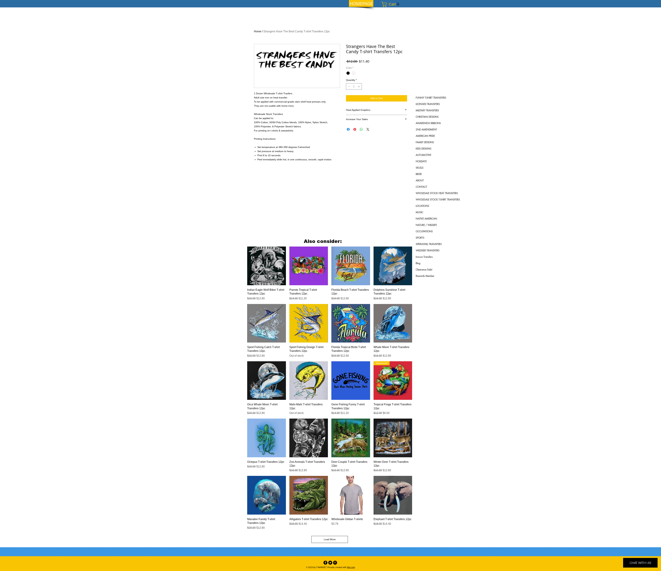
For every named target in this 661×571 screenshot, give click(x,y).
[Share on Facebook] (348, 129)
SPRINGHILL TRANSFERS (429, 244)
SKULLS (419, 167)
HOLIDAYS (421, 161)
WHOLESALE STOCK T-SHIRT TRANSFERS (438, 199)
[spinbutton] (354, 86)
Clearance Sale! (424, 269)
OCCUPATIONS (424, 231)
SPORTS (420, 237)
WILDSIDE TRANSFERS (427, 250)
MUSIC (419, 212)
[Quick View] (266, 266)
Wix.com (351, 567)
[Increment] (359, 86)
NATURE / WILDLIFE (426, 225)
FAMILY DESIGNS (425, 142)
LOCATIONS (422, 205)
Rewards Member (425, 276)
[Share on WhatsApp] (361, 129)
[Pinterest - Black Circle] (335, 563)
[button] (391, 4)
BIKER (419, 174)
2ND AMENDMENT (426, 129)
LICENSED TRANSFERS (428, 104)
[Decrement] (349, 86)
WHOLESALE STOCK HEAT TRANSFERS (437, 193)
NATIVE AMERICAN (426, 218)
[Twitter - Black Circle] (330, 563)
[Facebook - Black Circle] (325, 563)
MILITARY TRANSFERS (427, 110)
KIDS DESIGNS (423, 148)
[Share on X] (368, 129)
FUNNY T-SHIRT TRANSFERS (431, 97)
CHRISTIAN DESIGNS (427, 116)
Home (257, 31)
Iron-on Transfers (424, 256)
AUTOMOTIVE (423, 155)
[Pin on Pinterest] (355, 129)
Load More (330, 539)
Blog (418, 263)
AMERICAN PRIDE (425, 135)
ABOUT (420, 180)
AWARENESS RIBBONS (428, 123)
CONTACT (421, 186)
